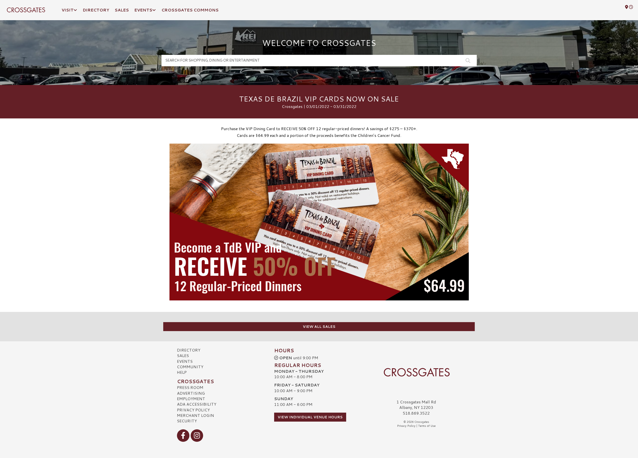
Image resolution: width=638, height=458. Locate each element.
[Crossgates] (416, 372)
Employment (191, 398)
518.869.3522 (416, 413)
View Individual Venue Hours (310, 417)
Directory (188, 350)
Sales (183, 355)
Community (190, 366)
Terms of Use (427, 426)
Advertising (191, 393)
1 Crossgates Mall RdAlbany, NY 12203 (416, 404)
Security (187, 421)
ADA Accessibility (196, 404)
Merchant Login (195, 415)
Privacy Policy (193, 410)
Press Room (190, 387)
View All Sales (319, 326)
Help (182, 372)
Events (185, 361)
